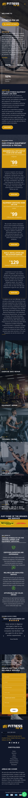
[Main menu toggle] (25, 4)
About (14, 755)
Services (14, 753)
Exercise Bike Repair (11, 371)
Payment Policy (14, 762)
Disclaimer (14, 764)
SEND (14, 710)
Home (14, 751)
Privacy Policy (14, 759)
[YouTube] (14, 742)
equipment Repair (9, 405)
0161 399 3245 (13, 736)
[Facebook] (9, 742)
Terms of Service (14, 760)
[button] (3, 636)
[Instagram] (11, 742)
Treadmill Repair (9, 439)
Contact (14, 757)
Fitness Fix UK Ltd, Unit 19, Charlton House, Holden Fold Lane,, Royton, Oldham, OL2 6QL (13, 738)
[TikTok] (18, 742)
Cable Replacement (10, 473)
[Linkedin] (16, 742)
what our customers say (14, 619)
